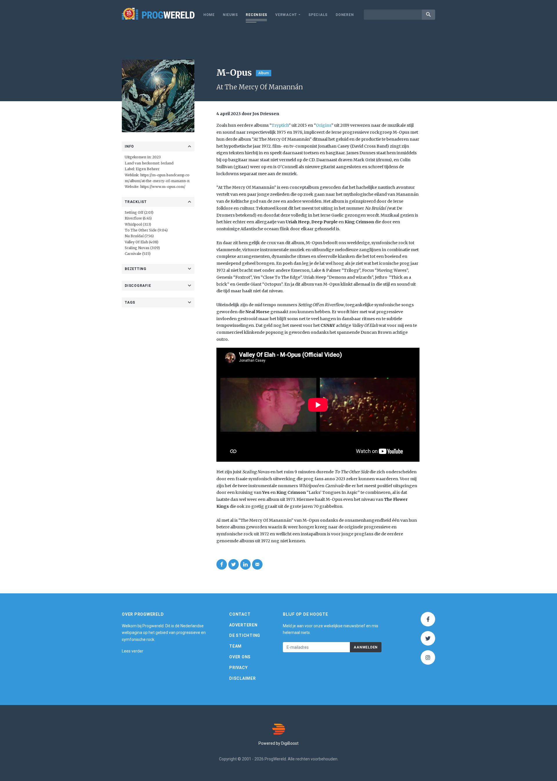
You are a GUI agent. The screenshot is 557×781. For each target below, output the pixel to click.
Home (209, 15)
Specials (318, 15)
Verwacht (286, 15)
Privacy (238, 667)
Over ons (240, 657)
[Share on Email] (257, 564)
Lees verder (132, 651)
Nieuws (230, 15)
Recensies (256, 15)
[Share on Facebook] (221, 564)
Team (235, 646)
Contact (239, 614)
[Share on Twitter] (233, 564)
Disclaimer (242, 678)
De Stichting (244, 635)
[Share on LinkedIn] (245, 564)
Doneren (345, 15)
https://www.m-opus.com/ (162, 186)
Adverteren (243, 625)
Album (263, 73)
